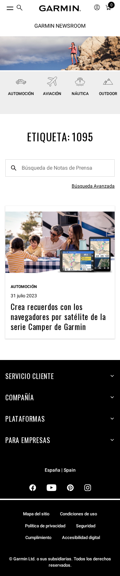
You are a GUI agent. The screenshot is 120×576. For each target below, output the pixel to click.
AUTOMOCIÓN (21, 93)
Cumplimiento (38, 537)
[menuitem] (20, 8)
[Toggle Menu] (4, 6)
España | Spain (60, 470)
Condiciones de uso (78, 513)
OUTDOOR (108, 93)
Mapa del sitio (36, 513)
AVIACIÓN (52, 93)
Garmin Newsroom (60, 26)
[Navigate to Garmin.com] (60, 8)
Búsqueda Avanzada (93, 186)
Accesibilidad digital (81, 537)
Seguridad (85, 525)
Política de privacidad (45, 525)
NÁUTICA (80, 93)
